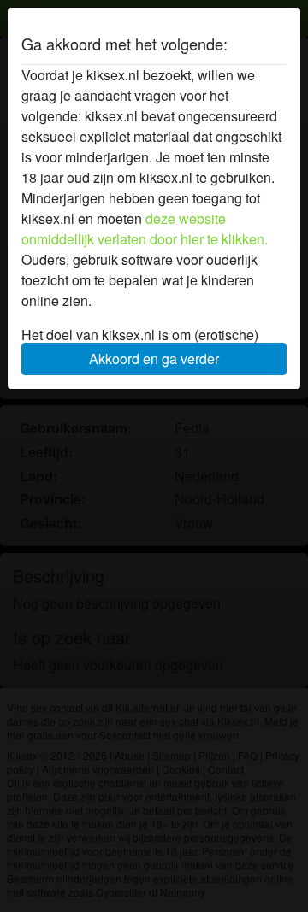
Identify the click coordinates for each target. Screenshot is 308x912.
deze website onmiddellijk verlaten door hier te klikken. (144, 229)
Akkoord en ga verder (154, 358)
